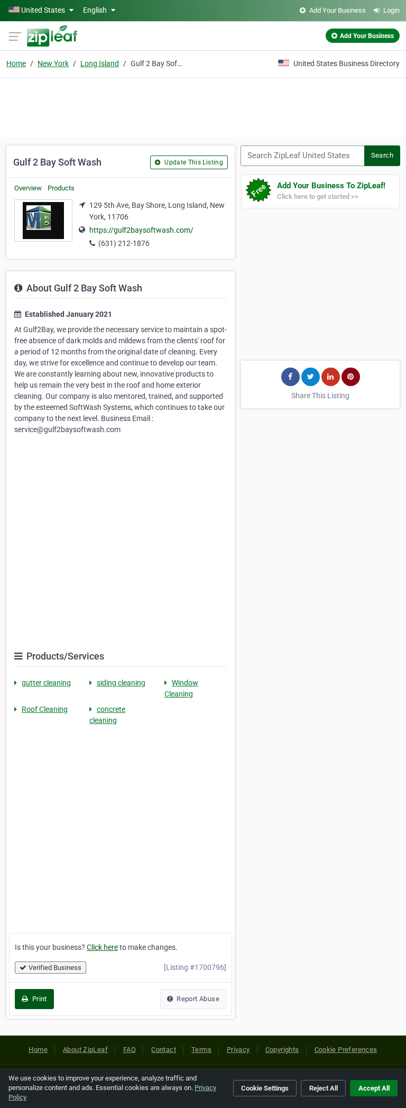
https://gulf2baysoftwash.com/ (141, 230)
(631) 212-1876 (124, 243)
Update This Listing (193, 162)
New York (53, 63)
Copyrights (282, 1050)
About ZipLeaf (85, 1050)
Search (382, 155)
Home (16, 63)
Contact (163, 1050)
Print (38, 999)
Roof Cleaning (45, 709)
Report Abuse (197, 999)
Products (61, 188)
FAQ (129, 1050)
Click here (102, 947)
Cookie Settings (265, 1088)
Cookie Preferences (346, 1050)
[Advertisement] (203, 106)
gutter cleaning (46, 683)
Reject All (323, 1088)
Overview (28, 188)
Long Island (99, 63)
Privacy (238, 1050)
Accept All (374, 1088)
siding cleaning (121, 683)
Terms (201, 1050)
